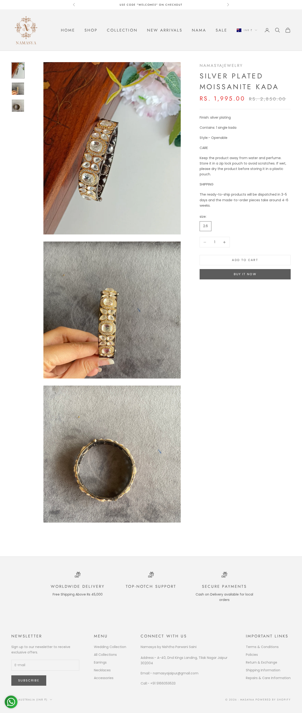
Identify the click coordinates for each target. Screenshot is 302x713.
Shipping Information (263, 670)
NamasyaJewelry (221, 65)
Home (68, 30)
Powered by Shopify (273, 699)
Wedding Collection (110, 647)
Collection (122, 30)
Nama (199, 30)
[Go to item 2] (18, 88)
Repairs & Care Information (268, 678)
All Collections (105, 654)
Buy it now (245, 274)
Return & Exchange (261, 662)
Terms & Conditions (262, 647)
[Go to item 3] (18, 105)
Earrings (100, 662)
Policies (252, 654)
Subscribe (28, 680)
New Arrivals (164, 30)
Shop (90, 30)
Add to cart (245, 260)
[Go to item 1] (18, 70)
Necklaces (102, 670)
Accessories (103, 678)
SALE (221, 30)
